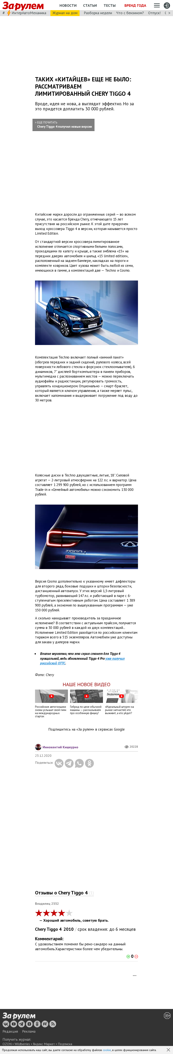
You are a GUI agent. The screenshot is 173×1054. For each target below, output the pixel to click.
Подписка (65, 1044)
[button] (169, 1050)
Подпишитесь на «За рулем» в (86, 729)
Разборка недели (98, 12)
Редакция (10, 1031)
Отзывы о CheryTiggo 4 (64, 892)
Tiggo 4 (54, 929)
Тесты (110, 5)
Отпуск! (154, 12)
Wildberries (22, 1044)
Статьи (90, 5)
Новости (68, 5)
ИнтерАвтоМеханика (29, 12)
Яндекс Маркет (44, 1044)
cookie (107, 1050)
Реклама (28, 1031)
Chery (40, 929)
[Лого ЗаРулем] (23, 5)
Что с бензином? (130, 12)
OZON (7, 1044)
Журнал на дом (65, 12)
